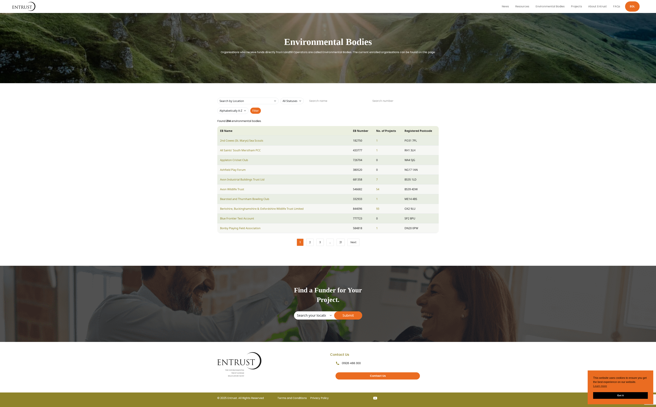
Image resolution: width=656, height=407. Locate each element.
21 (342, 243)
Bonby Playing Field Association (240, 228)
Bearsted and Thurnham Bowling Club (244, 199)
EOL (632, 6)
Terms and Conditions (292, 398)
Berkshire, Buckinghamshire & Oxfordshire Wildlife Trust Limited (262, 209)
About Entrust (597, 6)
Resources (522, 6)
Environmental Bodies (550, 6)
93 (377, 209)
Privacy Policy (319, 398)
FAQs (616, 6)
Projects (576, 6)
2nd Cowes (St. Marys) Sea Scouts (241, 140)
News (505, 6)
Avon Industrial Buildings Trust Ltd (242, 179)
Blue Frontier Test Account (237, 218)
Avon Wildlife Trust (232, 189)
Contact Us (378, 376)
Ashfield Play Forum (233, 170)
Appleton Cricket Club (234, 160)
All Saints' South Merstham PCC (240, 150)
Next (353, 242)
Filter (255, 111)
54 (377, 189)
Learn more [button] (600, 386)
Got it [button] (620, 395)
